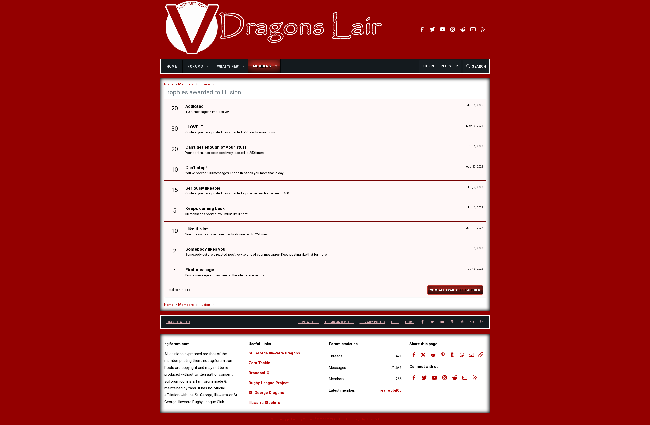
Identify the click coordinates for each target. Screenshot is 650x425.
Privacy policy (372, 322)
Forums (195, 66)
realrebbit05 (391, 390)
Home (172, 66)
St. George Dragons (266, 392)
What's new (228, 66)
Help (395, 322)
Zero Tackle (259, 363)
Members (262, 66)
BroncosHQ (259, 373)
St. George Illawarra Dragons (274, 353)
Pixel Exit (373, 419)
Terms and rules (339, 322)
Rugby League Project (269, 383)
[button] (208, 66)
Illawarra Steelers (264, 402)
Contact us (308, 322)
